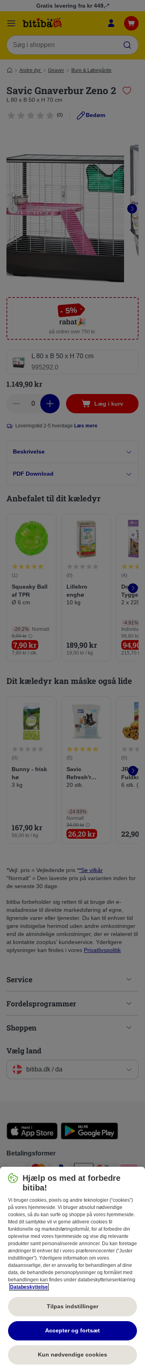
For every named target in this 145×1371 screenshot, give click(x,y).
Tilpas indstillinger (72, 1306)
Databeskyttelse (29, 1287)
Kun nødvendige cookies (72, 1354)
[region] (72, 1269)
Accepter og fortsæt (72, 1330)
